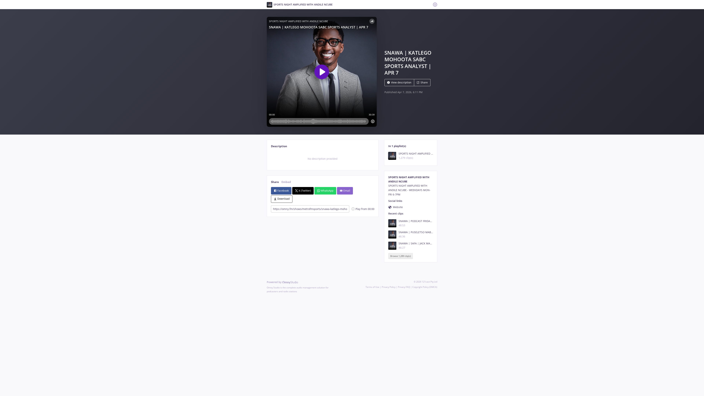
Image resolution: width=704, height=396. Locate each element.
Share (424, 82)
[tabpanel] (322, 158)
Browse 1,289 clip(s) (400, 256)
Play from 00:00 (364, 209)
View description (401, 82)
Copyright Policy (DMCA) (424, 287)
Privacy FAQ (404, 287)
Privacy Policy (388, 287)
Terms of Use (372, 287)
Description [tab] (279, 146)
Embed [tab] (286, 182)
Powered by (274, 282)
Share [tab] (275, 182)
